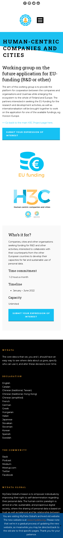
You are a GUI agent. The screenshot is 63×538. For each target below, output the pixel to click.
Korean (6, 430)
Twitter (6, 471)
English (6, 383)
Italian (5, 416)
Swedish (6, 437)
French (6, 401)
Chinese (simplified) (12, 397)
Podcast (6, 460)
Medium (6, 464)
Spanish (6, 434)
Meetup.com (9, 467)
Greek (5, 408)
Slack (5, 456)
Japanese (7, 419)
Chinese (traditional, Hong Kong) (19, 394)
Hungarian (7, 412)
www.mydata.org (36, 520)
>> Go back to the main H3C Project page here (27, 122)
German (6, 405)
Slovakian (7, 423)
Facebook (7, 475)
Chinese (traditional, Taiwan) (17, 390)
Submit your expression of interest (24, 134)
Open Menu (40, 20)
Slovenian (7, 426)
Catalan (6, 386)
